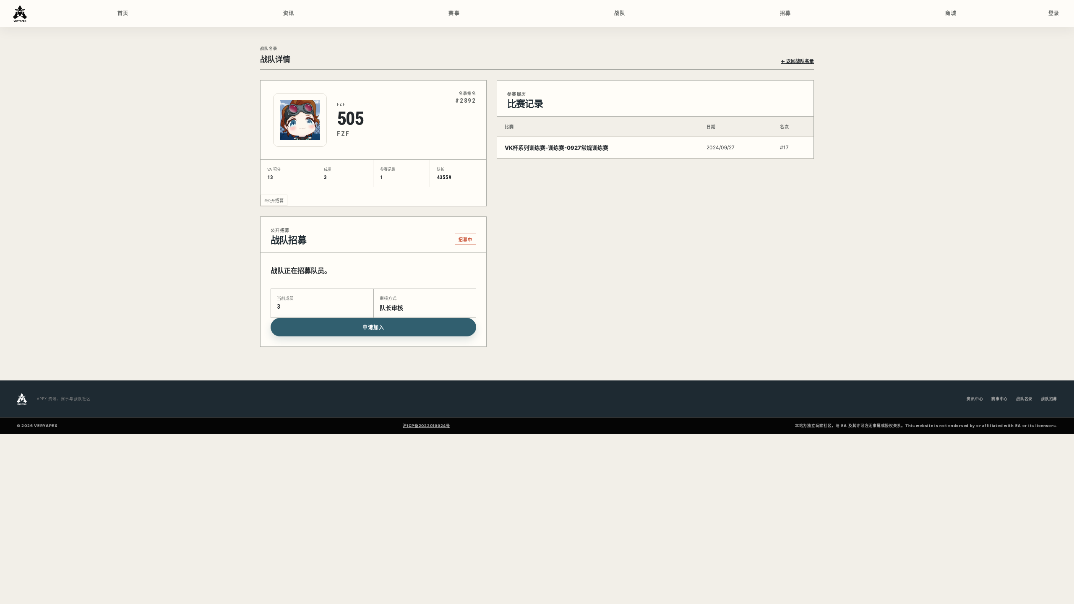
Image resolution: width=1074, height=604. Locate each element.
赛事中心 (999, 398)
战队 (620, 13)
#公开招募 (274, 200)
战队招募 (1049, 398)
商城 (951, 13)
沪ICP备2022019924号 (426, 425)
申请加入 (373, 328)
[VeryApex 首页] (20, 13)
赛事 (454, 13)
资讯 (289, 13)
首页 (123, 13)
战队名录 (1024, 398)
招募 (785, 13)
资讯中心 (975, 398)
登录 (1054, 13)
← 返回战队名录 (797, 61)
